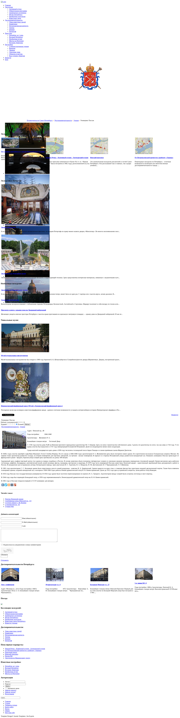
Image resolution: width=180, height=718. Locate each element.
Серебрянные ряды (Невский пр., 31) (18, 501)
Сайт (24, 526)
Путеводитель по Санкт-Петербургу (40, 120)
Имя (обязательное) (29, 518)
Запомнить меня (13, 688)
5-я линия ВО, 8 (141, 583)
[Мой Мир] (12, 485)
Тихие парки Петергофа (10, 300)
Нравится (174, 415)
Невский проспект (97, 158)
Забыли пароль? (10, 690)
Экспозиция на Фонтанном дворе (13, 273)
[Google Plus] (15, 485)
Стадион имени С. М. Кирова (15, 503)
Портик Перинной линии (14, 499)
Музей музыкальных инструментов (14, 355)
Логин (7, 682)
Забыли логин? (10, 692)
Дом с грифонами (7, 585)
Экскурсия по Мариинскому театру (14, 290)
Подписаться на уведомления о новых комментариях (22, 545)
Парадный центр (11, 652)
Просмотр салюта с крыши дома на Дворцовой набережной (23, 310)
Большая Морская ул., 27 (99, 585)
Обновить (4, 554)
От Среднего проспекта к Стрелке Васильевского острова (23, 151)
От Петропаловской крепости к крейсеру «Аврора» (154, 158)
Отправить (5, 560)
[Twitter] (6, 485)
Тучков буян (9, 506)
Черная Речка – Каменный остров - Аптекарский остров (67, 158)
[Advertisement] (14, 110)
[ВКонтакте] (3, 485)
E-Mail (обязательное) (30, 522)
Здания (76, 120)
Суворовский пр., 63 (12, 504)
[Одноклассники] (9, 485)
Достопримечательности (63, 120)
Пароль (7, 684)
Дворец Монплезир (8, 227)
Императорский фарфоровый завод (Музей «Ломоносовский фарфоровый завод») (32, 406)
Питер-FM (8, 656)
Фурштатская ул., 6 (53, 585)
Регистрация (9, 694)
